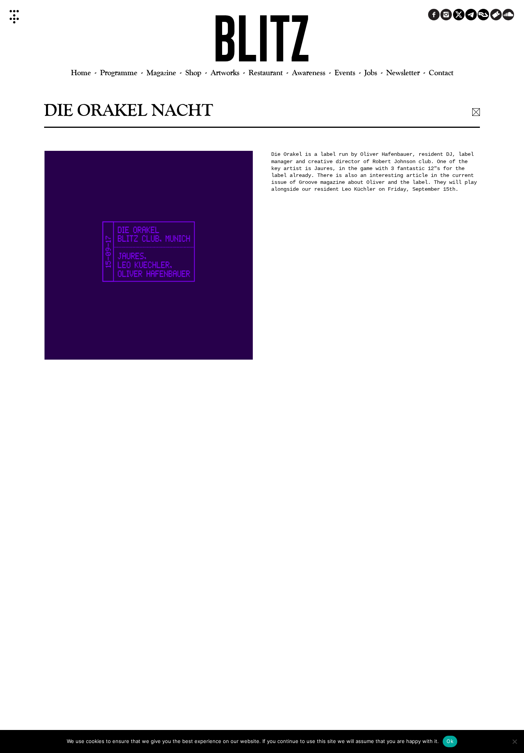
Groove (308, 182)
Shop (193, 72)
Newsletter (403, 72)
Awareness (308, 72)
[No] (514, 741)
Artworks (225, 72)
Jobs (370, 72)
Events (345, 72)
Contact (441, 72)
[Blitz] (262, 42)
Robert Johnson (393, 162)
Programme (118, 72)
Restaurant (266, 72)
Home (81, 72)
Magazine (161, 72)
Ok (450, 741)
